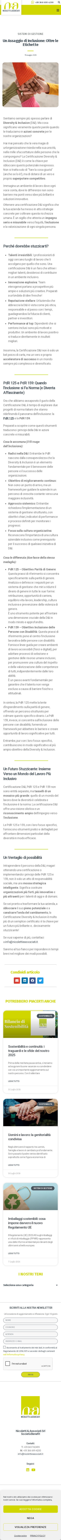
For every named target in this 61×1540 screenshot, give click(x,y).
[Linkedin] (27, 1470)
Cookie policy (20, 1535)
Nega (30, 1518)
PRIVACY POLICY (37, 1535)
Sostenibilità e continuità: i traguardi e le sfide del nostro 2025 (28, 1051)
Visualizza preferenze (31, 1527)
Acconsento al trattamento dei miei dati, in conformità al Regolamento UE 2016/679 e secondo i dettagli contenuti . (30, 1351)
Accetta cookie (30, 1509)
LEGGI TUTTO (14, 1081)
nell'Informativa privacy (13, 1354)
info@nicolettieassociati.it (21, 942)
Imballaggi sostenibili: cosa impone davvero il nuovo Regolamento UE (27, 1223)
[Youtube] (33, 1470)
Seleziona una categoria (18, 1285)
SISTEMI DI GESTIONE (30, 34)
